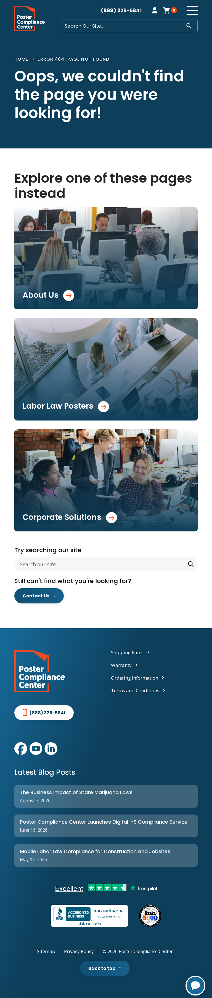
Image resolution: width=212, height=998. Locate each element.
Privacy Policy (79, 951)
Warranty (121, 665)
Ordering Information (134, 678)
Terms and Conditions (135, 690)
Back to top (101, 968)
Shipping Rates (127, 652)
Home (21, 59)
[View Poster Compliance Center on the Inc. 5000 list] (150, 916)
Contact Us (36, 596)
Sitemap (46, 951)
